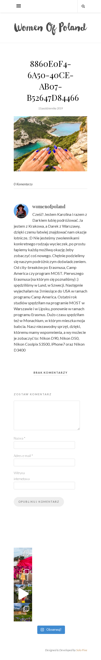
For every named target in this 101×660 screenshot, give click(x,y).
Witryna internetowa (22, 476)
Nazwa (19, 438)
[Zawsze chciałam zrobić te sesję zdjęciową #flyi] (23, 557)
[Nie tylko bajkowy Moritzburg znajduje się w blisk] (23, 612)
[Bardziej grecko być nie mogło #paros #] (23, 575)
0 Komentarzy (23, 184)
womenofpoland (48, 206)
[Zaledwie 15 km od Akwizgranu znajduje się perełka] (23, 594)
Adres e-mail (23, 456)
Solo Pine (81, 650)
